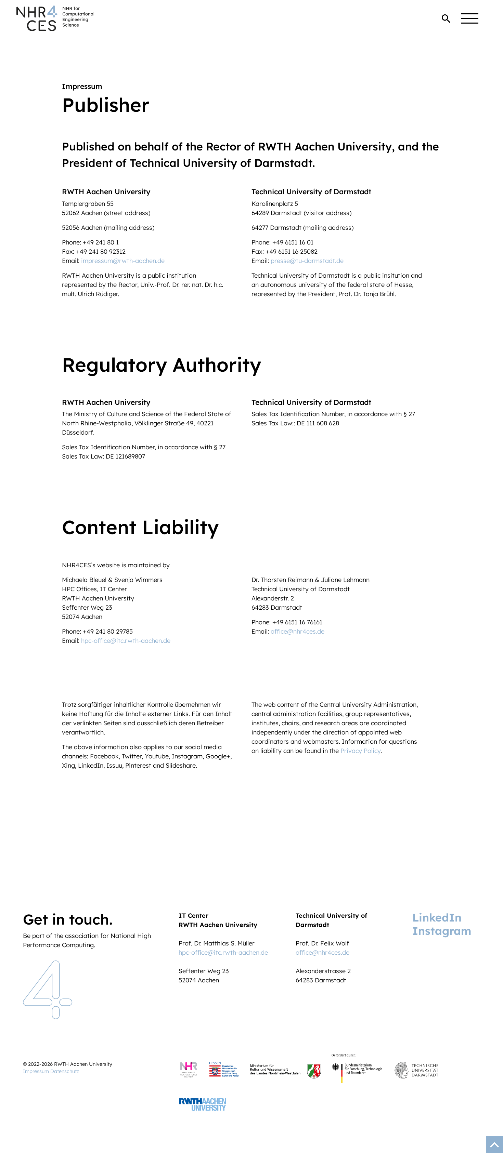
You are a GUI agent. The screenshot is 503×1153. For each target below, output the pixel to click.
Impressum (36, 1071)
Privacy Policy (360, 751)
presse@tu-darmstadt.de (307, 261)
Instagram (441, 931)
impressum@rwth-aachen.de (123, 261)
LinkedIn (437, 917)
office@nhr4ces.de (297, 631)
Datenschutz (64, 1071)
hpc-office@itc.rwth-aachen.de (125, 641)
